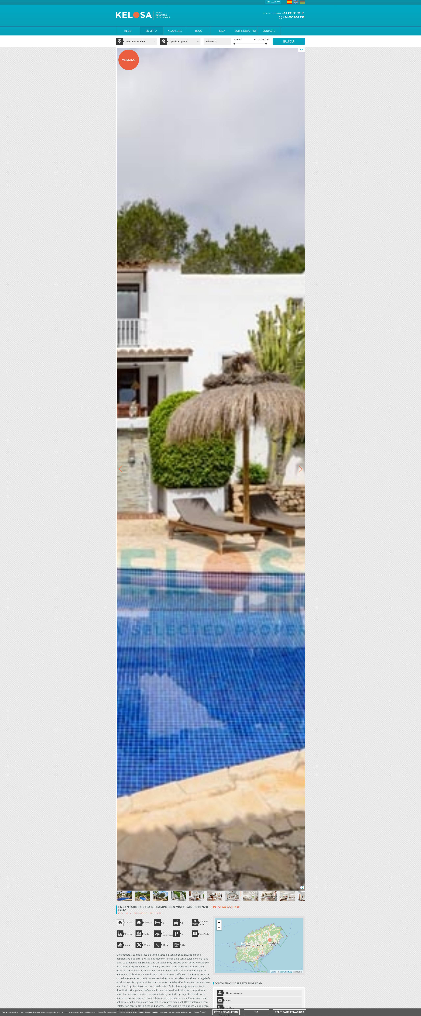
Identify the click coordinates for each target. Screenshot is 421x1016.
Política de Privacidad (289, 1012)
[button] (300, 469)
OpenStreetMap (286, 971)
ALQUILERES (175, 30)
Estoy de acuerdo (226, 1012)
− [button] (219, 928)
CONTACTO (269, 30)
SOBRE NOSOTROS (245, 30)
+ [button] (219, 923)
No (256, 1012)
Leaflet (273, 971)
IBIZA (222, 30)
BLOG (198, 30)
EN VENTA (151, 30)
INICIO (128, 30)
